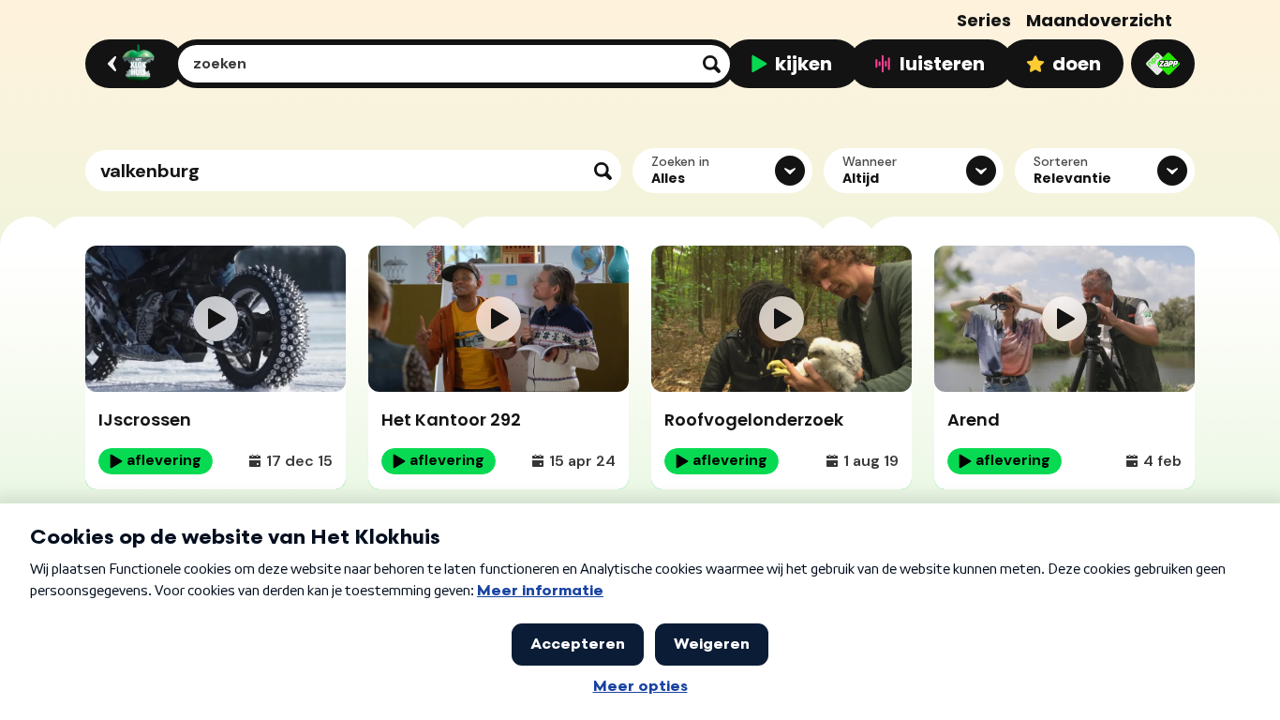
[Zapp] (1163, 63)
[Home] (131, 63)
